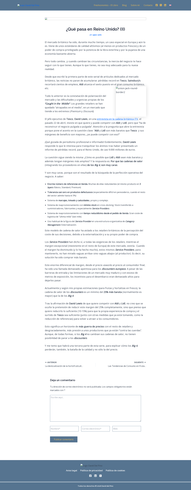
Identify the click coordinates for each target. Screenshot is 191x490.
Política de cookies (115, 470)
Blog (124, 5)
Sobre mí (135, 5)
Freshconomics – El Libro (106, 5)
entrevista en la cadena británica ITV (117, 118)
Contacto (148, 5)
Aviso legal (71, 470)
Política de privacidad (91, 470)
